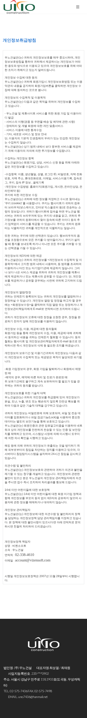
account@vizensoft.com (32, 560)
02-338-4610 (24, 555)
